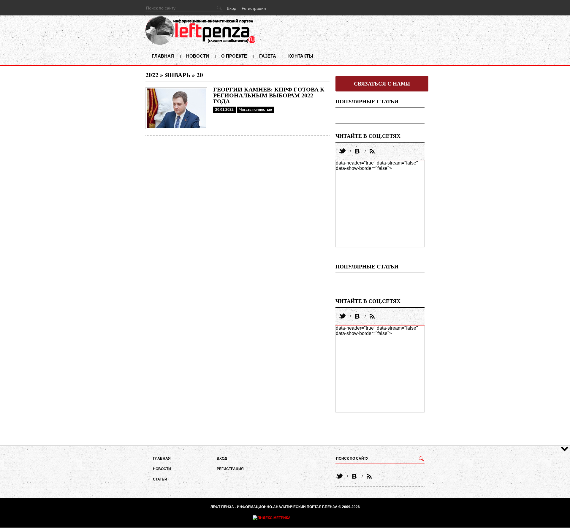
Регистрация (254, 8)
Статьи (160, 479)
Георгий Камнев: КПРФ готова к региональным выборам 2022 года (268, 95)
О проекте (234, 56)
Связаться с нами (382, 84)
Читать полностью (255, 110)
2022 (152, 74)
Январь (177, 74)
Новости (197, 56)
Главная (163, 56)
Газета (267, 56)
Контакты (300, 56)
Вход (231, 8)
